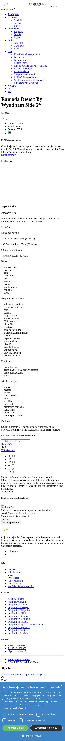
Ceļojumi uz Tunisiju (18, 633)
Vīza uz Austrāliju (23, 68)
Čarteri (11, 40)
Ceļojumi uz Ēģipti (17, 613)
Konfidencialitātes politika (27, 54)
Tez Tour (18, 43)
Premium (12, 17)
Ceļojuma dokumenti (24, 74)
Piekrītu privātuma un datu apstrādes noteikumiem (26, 510)
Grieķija (18, 20)
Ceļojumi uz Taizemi (18, 621)
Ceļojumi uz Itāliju (17, 630)
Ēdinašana (8, 450)
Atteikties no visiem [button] (46, 728)
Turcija (17, 23)
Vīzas (10, 575)
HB (10, 462)
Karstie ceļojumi (16, 599)
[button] (32, 735)
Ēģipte (17, 25)
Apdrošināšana (21, 71)
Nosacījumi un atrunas (19, 659)
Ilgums (7, 444)
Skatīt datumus (8, 154)
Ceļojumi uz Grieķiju (18, 607)
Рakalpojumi (20, 60)
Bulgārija (18, 31)
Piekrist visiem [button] (15, 728)
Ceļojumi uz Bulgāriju (19, 610)
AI (9, 468)
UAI (10, 472)
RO (10, 456)
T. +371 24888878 (17, 648)
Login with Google (32, 674)
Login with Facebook (12, 674)
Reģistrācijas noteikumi (25, 77)
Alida (16, 48)
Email (4, 680)
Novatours (19, 45)
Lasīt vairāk (21, 708)
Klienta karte (20, 63)
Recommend (14, 28)
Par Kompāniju (15, 580)
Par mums (19, 57)
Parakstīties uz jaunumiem (14, 516)
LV (9, 88)
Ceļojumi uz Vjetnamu (19, 627)
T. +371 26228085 (17, 645)
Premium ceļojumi (17, 601)
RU (9, 91)
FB (9, 465)
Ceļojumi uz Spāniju (18, 616)
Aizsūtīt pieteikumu (11, 523)
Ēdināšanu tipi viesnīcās (26, 82)
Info (10, 51)
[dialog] (32, 711)
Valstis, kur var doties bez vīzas (29, 80)
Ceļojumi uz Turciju (17, 604)
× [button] (61, 685)
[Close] (2, 505)
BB (10, 459)
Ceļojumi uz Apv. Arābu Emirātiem (25, 624)
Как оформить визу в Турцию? (30, 65)
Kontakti (12, 85)
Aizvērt (6, 519)
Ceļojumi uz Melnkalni (19, 619)
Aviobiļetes (13, 14)
